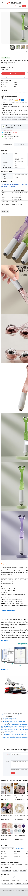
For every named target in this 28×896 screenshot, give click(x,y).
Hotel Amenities (17, 851)
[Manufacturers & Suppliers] (14, 2)
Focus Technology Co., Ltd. (17, 890)
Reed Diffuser (23, 870)
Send (13, 772)
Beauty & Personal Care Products (22, 9)
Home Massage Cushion (7, 883)
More (2, 886)
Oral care (16, 853)
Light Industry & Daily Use (9, 9)
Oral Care (15, 870)
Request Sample (22, 77)
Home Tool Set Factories (7, 877)
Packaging (3, 853)
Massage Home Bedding (17, 880)
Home (2, 9)
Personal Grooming (6, 870)
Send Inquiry (13, 73)
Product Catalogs (20, 848)
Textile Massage (5, 880)
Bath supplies (4, 856)
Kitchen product (17, 856)
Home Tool (17, 877)
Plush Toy (3, 851)
